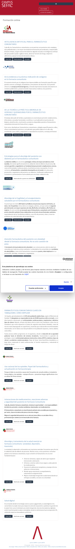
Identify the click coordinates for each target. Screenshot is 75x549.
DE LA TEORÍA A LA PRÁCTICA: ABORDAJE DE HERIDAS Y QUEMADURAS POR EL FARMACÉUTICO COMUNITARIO (25, 112)
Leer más (8, 59)
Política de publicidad (31, 546)
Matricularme (18, 59)
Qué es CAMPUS (34, 542)
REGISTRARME (43, 9)
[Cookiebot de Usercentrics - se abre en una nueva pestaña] (64, 259)
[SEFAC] (38, 532)
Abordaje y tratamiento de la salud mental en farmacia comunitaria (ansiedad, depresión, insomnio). (23, 443)
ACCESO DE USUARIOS (45, 12)
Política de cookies (42, 546)
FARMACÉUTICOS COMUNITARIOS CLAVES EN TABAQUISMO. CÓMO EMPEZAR (22, 311)
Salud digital (9, 500)
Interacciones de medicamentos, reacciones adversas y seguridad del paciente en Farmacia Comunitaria (26, 400)
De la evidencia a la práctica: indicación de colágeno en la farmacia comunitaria (25, 78)
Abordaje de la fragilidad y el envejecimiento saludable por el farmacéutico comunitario (22, 199)
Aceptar (61, 288)
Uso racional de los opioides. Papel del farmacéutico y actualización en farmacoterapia (26, 367)
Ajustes (66, 282)
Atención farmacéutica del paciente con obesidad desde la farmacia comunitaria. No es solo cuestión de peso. (26, 241)
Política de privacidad (20, 546)
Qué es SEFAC (41, 542)
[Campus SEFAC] (7, 4)
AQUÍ (26, 274)
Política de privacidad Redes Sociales (57, 546)
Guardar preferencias (36, 288)
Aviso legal (11, 546)
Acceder (27, 59)
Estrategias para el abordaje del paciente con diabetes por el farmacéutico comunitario (23, 157)
